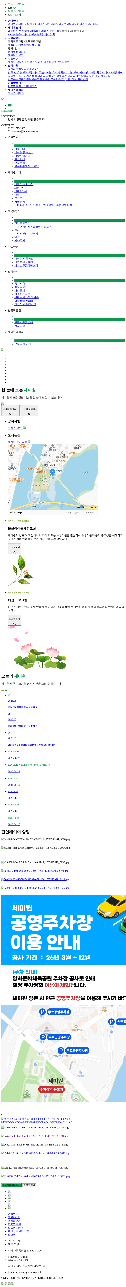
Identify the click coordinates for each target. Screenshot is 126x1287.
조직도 (58, 31)
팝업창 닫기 (29, 1185)
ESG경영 (13, 34)
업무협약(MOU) (57, 79)
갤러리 (22, 51)
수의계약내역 (107, 72)
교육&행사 (14, 1217)
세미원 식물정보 (17, 62)
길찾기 (77, 512)
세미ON (31, 31)
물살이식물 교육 (30, 44)
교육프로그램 (22, 223)
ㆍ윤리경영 (34, 205)
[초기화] (94, 483)
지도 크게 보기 (89, 512)
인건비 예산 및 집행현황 (85, 72)
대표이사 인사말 (17, 31)
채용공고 (23, 69)
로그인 (12, 1234)
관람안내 (13, 24)
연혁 (51, 31)
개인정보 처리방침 (77, 79)
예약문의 (18, 55)
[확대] (94, 471)
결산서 (67, 72)
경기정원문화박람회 (58, 62)
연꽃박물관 (14, 1224)
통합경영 (19, 201)
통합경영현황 (47, 34)
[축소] (94, 476)
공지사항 (13, 69)
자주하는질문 (16, 79)
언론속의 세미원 (36, 62)
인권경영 (34, 34)
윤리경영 (23, 34)
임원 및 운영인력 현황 (20, 72)
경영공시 (34, 69)
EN (9, 105)
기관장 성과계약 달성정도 (41, 76)
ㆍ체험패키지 (22, 226)
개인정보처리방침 (18, 1231)
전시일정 (32, 86)
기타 (108, 76)
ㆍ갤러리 (33, 233)
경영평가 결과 (64, 76)
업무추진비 (19, 76)
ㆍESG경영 (20, 205)
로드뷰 (68, 512)
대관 (10, 55)
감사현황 (78, 76)
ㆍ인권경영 (47, 205)
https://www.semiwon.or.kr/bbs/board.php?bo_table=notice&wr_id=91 (38, 1121)
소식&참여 (14, 1220)
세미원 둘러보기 (27, 24)
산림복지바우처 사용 (36, 79)
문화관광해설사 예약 (86, 24)
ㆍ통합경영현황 (63, 205)
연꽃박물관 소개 (17, 86)
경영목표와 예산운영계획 (48, 72)
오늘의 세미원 (16, 93)
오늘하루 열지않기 (11, 1185)
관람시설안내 (45, 24)
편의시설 (58, 24)
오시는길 (69, 24)
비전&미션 (42, 31)
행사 (17, 230)
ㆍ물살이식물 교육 (41, 226)
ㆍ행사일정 (21, 233)
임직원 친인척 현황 (94, 76)
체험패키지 (14, 44)
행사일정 (13, 51)
